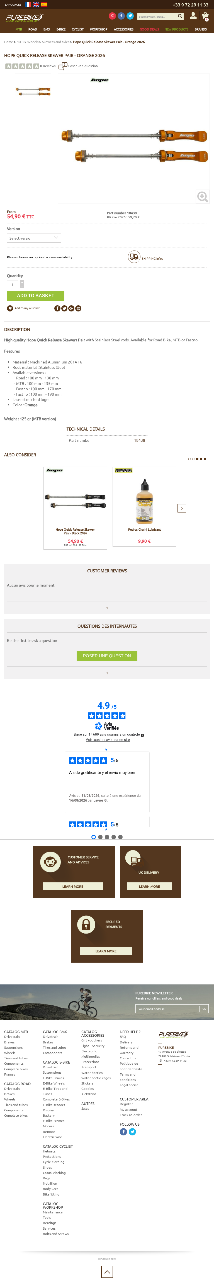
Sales (85, 1108)
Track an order (131, 1114)
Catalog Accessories (92, 1033)
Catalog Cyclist (58, 1146)
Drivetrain (12, 1036)
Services (49, 1228)
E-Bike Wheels (54, 1083)
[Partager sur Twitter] (64, 308)
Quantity (15, 275)
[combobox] (34, 238)
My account (128, 1109)
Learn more (72, 886)
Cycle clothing (53, 1161)
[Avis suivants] (106, 829)
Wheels (32, 41)
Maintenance (53, 1212)
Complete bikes (16, 1069)
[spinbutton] (12, 284)
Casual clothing (54, 1172)
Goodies (87, 1088)
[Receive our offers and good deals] (112, 16)
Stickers (87, 1083)
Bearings (49, 1222)
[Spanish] (44, 4)
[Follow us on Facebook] (121, 16)
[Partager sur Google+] (71, 308)
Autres (87, 1103)
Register (126, 1104)
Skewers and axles (55, 41)
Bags (46, 1178)
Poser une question (82, 65)
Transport (88, 1067)
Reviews (47, 65)
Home (8, 41)
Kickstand (88, 1094)
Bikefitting (51, 1194)
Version (13, 228)
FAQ (123, 1036)
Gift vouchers (91, 1040)
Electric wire (52, 1137)
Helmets (49, 1151)
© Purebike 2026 (107, 1259)
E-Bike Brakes (53, 1078)
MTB (20, 41)
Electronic (89, 1051)
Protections (52, 1156)
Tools (47, 1217)
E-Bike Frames (53, 1120)
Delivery (126, 1042)
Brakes (9, 1042)
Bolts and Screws (56, 1233)
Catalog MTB (16, 1031)
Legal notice (129, 1085)
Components (13, 1063)
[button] (22, 282)
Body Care (51, 1188)
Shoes (47, 1167)
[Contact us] (183, 1089)
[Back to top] (107, 1272)
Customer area (134, 1099)
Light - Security (92, 1045)
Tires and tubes (16, 1058)
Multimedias (90, 1056)
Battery (49, 1115)
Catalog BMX (55, 1031)
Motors (48, 1126)
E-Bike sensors (54, 1104)
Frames (9, 1074)
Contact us (128, 1058)
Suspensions (13, 1047)
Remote (49, 1131)
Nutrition (50, 1183)
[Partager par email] (78, 308)
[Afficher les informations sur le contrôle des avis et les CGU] (142, 735)
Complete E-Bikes (56, 1099)
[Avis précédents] (106, 749)
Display (48, 1110)
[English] (36, 4)
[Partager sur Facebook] (57, 308)
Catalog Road (17, 1083)
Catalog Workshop (53, 1205)
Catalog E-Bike (56, 1062)
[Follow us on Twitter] (130, 16)
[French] (28, 4)
